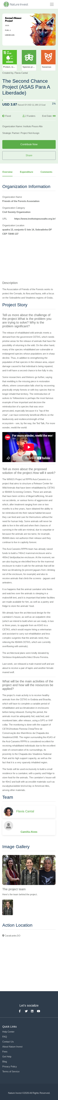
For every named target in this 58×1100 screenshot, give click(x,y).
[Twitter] (25, 1010)
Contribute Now (29, 144)
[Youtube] (37, 1010)
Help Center (8, 1031)
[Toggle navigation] (52, 4)
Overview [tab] (7, 172)
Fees (4, 1051)
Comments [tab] (46, 172)
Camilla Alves (29, 831)
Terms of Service (10, 1071)
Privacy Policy (9, 1066)
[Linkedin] (31, 1010)
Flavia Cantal (25, 811)
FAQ (4, 1036)
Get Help (6, 1056)
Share (29, 155)
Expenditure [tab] (26, 172)
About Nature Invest (12, 1046)
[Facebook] (19, 1010)
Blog (4, 1061)
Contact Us (8, 1041)
